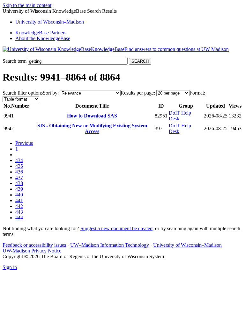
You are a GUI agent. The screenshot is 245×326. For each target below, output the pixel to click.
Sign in (10, 267)
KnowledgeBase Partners (40, 32)
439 (19, 189)
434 (19, 160)
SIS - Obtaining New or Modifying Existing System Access (92, 128)
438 (19, 183)
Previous (24, 143)
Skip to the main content (27, 5)
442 (19, 206)
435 (19, 166)
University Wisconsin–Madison (49, 22)
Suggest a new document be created (116, 228)
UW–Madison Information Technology (109, 245)
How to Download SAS (92, 115)
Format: (197, 93)
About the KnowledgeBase (42, 38)
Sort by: (51, 93)
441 (19, 200)
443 (19, 212)
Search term (14, 61)
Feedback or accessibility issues (34, 245)
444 (19, 217)
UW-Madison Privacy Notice (32, 250)
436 (19, 171)
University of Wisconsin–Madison (187, 245)
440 (19, 194)
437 (19, 177)
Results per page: (138, 93)
